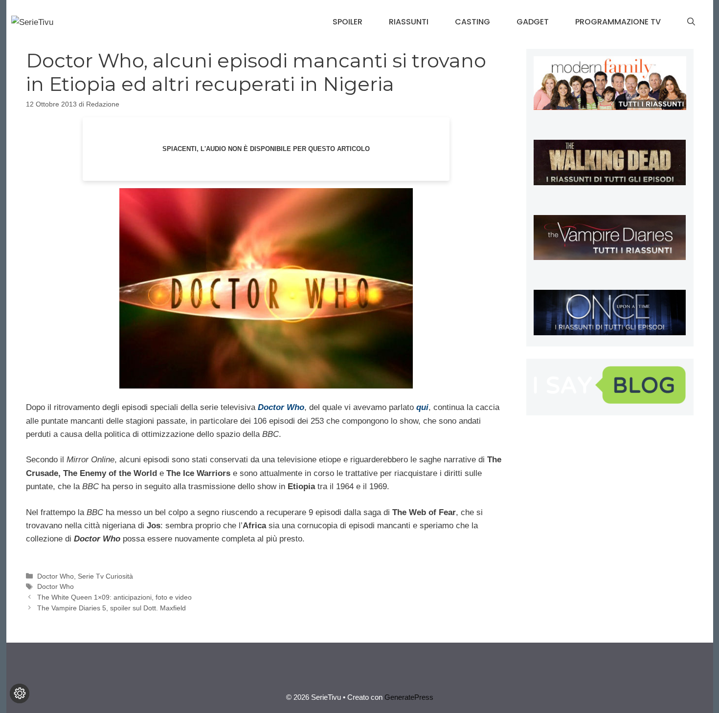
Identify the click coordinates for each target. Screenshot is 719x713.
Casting (472, 21)
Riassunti (408, 21)
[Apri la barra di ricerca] (691, 22)
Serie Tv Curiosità (105, 576)
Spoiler (347, 21)
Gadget (533, 21)
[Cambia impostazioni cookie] (19, 693)
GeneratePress (408, 697)
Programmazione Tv (618, 21)
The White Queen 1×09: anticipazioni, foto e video (114, 597)
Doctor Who (55, 576)
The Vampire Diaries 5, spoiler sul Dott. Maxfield (111, 608)
